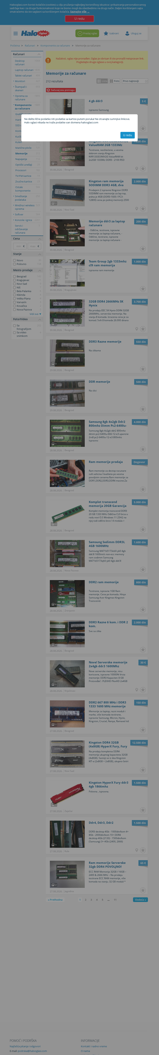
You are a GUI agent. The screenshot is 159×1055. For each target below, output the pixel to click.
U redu (127, 135)
